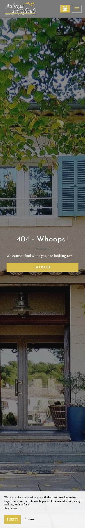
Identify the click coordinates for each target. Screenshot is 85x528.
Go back (42, 266)
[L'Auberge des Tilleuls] (25, 9)
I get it (12, 519)
